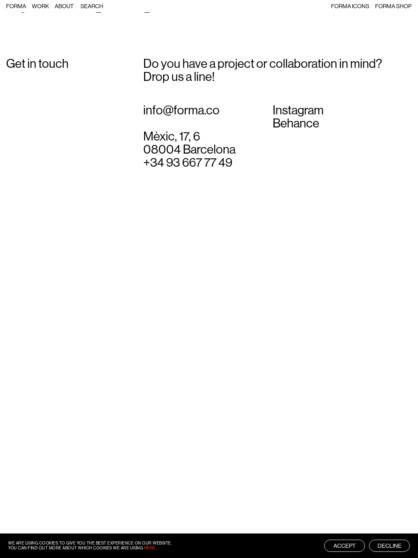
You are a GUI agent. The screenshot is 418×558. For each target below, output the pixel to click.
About (64, 6)
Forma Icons (350, 6)
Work (40, 6)
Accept (345, 545)
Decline (390, 545)
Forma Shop (393, 6)
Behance (296, 123)
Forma (16, 6)
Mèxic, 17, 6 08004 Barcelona (189, 142)
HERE (150, 548)
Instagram (298, 110)
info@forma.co (181, 110)
